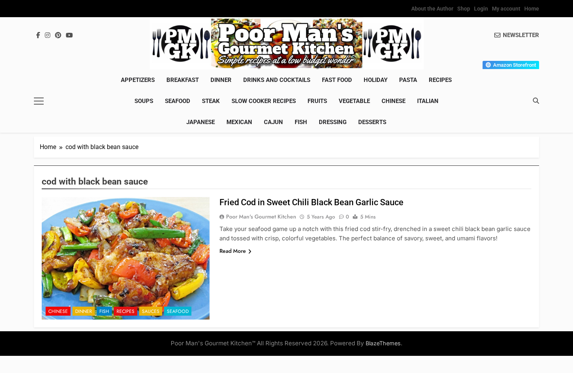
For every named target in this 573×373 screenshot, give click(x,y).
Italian (428, 101)
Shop (463, 8)
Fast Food (337, 79)
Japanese (200, 122)
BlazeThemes (383, 343)
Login (481, 8)
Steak (211, 101)
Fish (301, 122)
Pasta (408, 79)
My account (506, 8)
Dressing (333, 122)
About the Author (432, 8)
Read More (232, 251)
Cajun (273, 122)
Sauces (150, 311)
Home (531, 8)
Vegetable (354, 101)
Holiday (375, 79)
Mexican (239, 122)
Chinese (393, 101)
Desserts (372, 122)
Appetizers (138, 79)
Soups (143, 101)
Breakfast (182, 79)
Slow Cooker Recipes (264, 101)
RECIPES (440, 79)
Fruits (317, 101)
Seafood (177, 101)
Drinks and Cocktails (276, 79)
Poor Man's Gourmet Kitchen (261, 216)
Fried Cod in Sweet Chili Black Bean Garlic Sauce (311, 202)
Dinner (221, 79)
